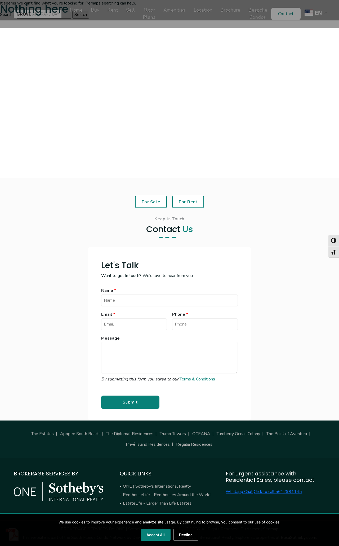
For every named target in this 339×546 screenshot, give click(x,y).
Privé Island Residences (148, 444)
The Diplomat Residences (129, 434)
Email (108, 314)
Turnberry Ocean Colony (238, 434)
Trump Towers (173, 434)
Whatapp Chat (239, 492)
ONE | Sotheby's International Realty (157, 486)
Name (108, 290)
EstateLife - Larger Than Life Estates (157, 503)
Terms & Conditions (197, 379)
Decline (186, 534)
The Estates (42, 434)
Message (110, 338)
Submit (130, 402)
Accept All (155, 534)
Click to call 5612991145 (278, 492)
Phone (180, 314)
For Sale (151, 202)
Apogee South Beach (80, 434)
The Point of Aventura (286, 434)
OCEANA (201, 434)
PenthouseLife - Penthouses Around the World (167, 495)
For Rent (188, 202)
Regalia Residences (194, 444)
